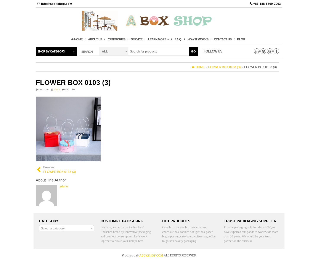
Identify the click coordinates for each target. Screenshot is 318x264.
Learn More (157, 39)
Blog (241, 39)
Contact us (222, 39)
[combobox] (66, 228)
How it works (198, 39)
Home (78, 39)
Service (136, 39)
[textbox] (66, 228)
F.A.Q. (178, 39)
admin (57, 89)
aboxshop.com (151, 255)
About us (95, 39)
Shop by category (51, 51)
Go (193, 51)
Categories (116, 39)
